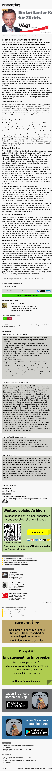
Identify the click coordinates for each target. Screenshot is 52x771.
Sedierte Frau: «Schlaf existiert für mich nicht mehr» (17, 749)
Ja (4, 318)
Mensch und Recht (37, 279)
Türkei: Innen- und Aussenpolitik (18, 593)
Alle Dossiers (47, 602)
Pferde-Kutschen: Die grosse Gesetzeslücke (16, 564)
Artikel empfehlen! (9, 291)
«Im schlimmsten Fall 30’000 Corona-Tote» (15, 562)
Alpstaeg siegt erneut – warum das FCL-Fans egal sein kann (19, 760)
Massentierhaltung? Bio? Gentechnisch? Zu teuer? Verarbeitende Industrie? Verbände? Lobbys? (16, 577)
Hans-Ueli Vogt (12, 286)
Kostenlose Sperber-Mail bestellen (27, 295)
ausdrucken (26, 291)
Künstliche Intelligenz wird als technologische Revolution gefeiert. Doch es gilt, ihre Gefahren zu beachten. (17, 587)
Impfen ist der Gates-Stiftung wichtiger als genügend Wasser (20, 560)
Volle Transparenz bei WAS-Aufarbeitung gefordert (17, 757)
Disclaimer (43, 768)
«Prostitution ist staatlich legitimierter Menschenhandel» (18, 745)
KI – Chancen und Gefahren (16, 583)
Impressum (49, 768)
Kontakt (37, 768)
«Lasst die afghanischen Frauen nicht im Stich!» (17, 616)
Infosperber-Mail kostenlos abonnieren (25, 768)
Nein (10, 318)
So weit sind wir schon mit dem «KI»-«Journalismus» (18, 558)
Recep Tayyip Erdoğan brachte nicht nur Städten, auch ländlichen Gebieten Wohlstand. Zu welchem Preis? (17, 597)
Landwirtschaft (13, 572)
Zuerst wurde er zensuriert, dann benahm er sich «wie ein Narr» (21, 612)
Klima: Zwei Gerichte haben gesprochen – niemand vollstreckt (21, 614)
